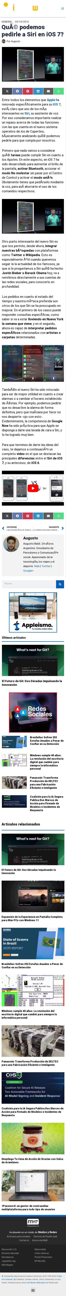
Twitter (45, 566)
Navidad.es (8, 1257)
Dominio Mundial (10, 1253)
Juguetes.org (9, 1260)
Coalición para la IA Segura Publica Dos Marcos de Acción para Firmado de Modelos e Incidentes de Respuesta (46, 803)
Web (36, 566)
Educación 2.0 (9, 1249)
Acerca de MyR (40, 1240)
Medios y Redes (47, 1232)
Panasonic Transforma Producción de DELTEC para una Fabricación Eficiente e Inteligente (44, 782)
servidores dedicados (36, 1282)
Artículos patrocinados (18, 1236)
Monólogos (7, 1264)
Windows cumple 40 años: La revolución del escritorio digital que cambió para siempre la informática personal (47, 762)
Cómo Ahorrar (42, 1253)
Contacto (24, 1240)
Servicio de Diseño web (45, 1236)
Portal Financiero (43, 1257)
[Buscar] (60, 584)
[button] (33, 1290)
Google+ (28, 570)
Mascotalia (40, 1249)
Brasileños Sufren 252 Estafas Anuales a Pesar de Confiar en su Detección (47, 741)
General (7, 21)
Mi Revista (40, 1260)
